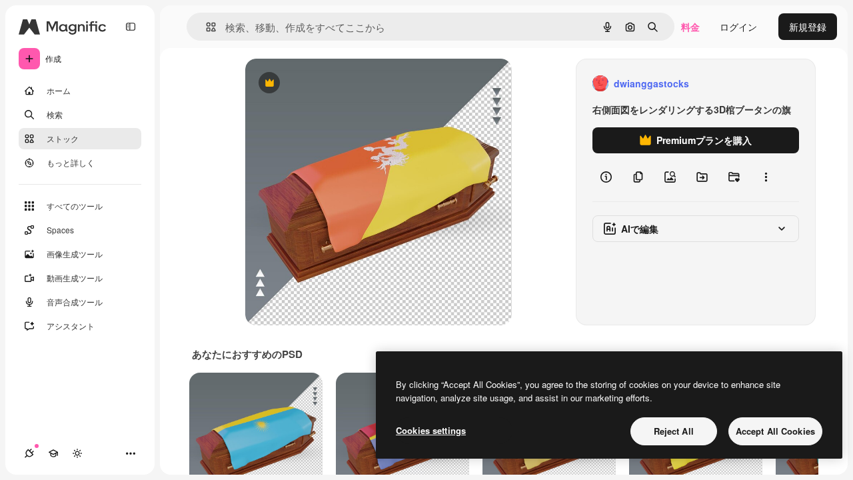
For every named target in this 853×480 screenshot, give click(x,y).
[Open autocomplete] (205, 27)
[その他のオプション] (765, 177)
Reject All (674, 431)
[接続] (29, 453)
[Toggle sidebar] (130, 26)
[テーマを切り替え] (77, 453)
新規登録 (807, 26)
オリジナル (337, 84)
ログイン (738, 26)
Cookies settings (431, 430)
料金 (690, 26)
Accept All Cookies (775, 431)
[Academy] (53, 453)
